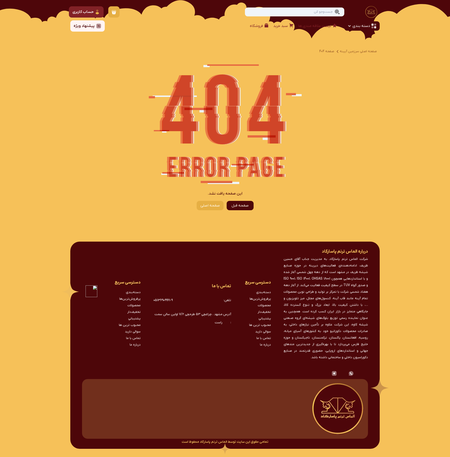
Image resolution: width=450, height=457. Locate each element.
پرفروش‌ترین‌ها (260, 299)
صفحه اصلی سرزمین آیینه (358, 51)
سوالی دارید (263, 331)
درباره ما (265, 345)
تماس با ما (263, 338)
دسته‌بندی (263, 292)
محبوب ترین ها (260, 325)
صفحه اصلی (210, 205)
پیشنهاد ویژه (84, 26)
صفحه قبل (240, 205)
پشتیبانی (265, 318)
